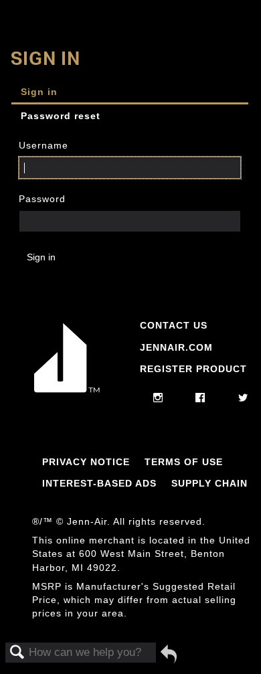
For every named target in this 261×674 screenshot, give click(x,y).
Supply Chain (209, 483)
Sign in (39, 91)
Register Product (193, 368)
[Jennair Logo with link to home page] (67, 392)
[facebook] (200, 398)
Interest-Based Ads (99, 483)
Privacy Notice (86, 461)
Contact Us (173, 325)
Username (43, 145)
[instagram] (158, 398)
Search (17, 653)
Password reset (60, 115)
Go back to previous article (168, 654)
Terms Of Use (184, 461)
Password (42, 198)
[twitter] (243, 398)
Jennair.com (176, 347)
